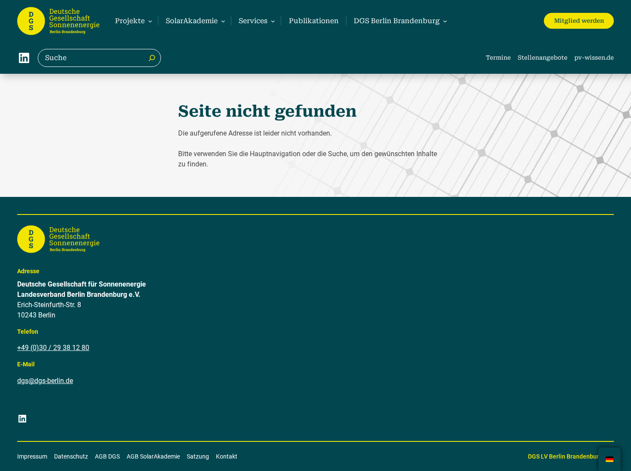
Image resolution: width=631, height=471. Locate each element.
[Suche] (152, 57)
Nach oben (598, 453)
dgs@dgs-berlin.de (45, 381)
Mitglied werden (579, 20)
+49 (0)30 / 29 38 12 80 (53, 348)
